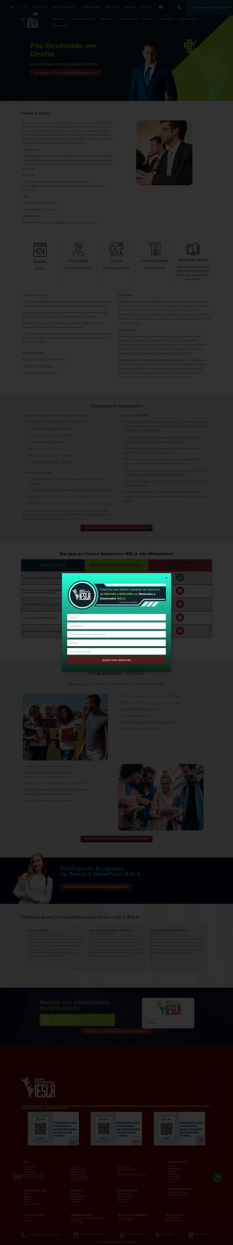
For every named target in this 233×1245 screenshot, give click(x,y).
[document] (116, 622)
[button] (166, 578)
